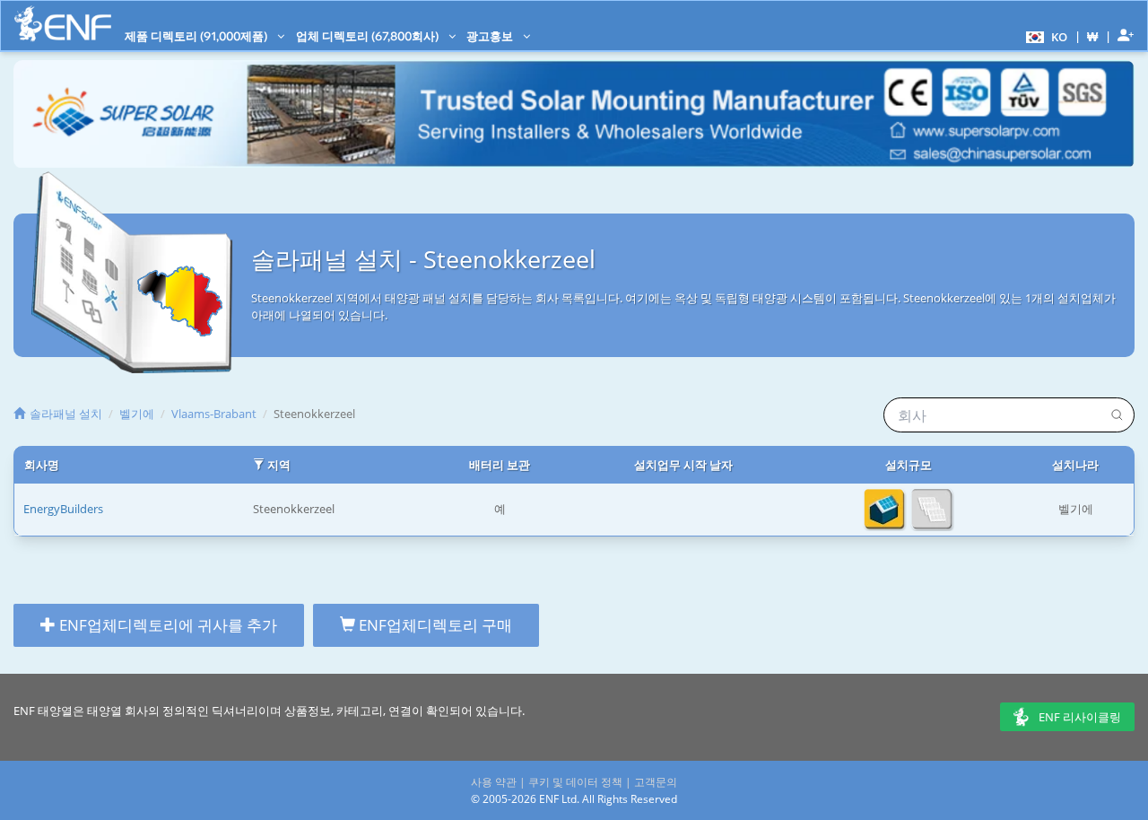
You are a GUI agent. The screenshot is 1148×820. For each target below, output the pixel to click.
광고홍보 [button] (491, 36)
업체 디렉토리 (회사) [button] (368, 36)
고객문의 (655, 781)
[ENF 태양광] (62, 23)
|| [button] (1092, 36)
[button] (1044, 35)
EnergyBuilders (63, 509)
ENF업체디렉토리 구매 (433, 625)
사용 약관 (494, 781)
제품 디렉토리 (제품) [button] (197, 36)
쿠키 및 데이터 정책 (575, 781)
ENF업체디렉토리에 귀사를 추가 (166, 625)
